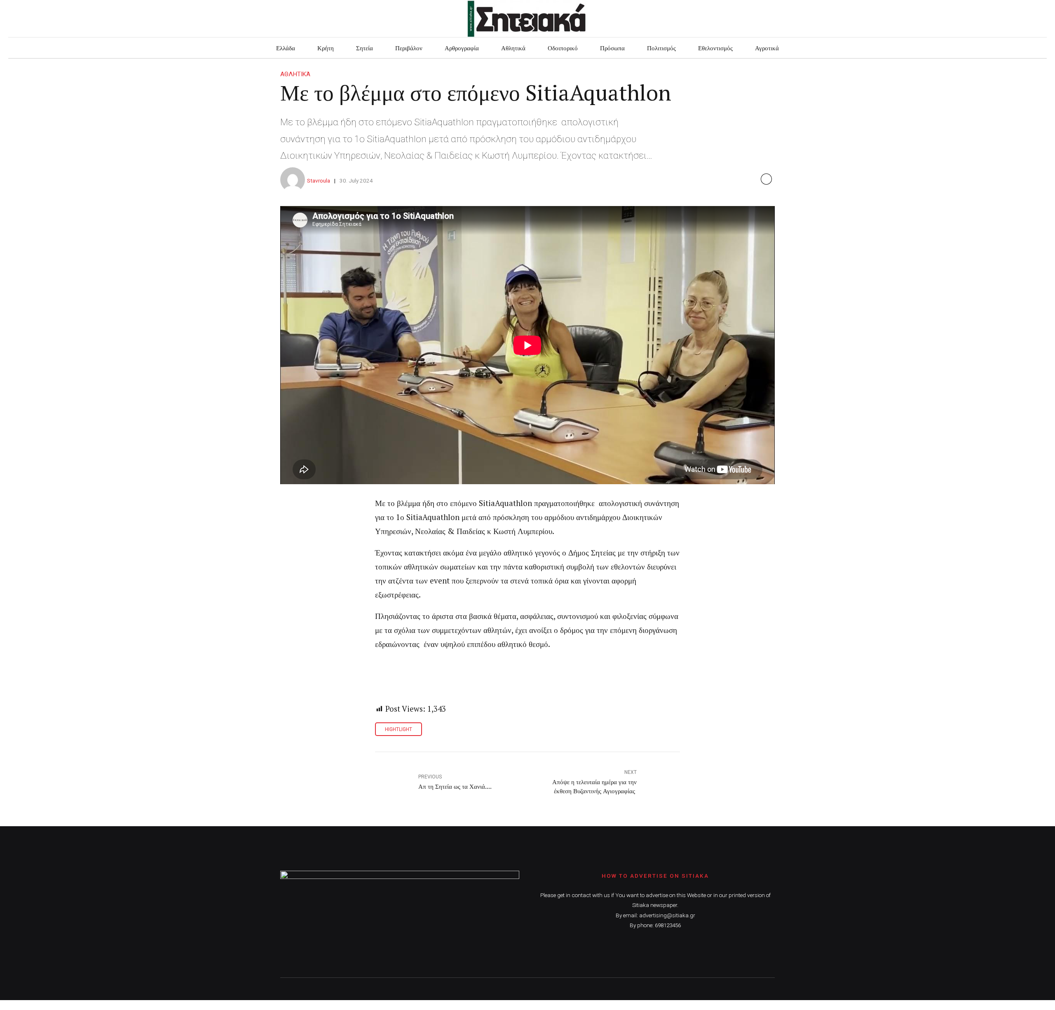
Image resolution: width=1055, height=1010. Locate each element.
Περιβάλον (408, 48)
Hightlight (398, 729)
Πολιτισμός (661, 48)
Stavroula (318, 180)
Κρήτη (325, 48)
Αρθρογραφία (462, 48)
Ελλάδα (285, 48)
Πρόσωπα (612, 48)
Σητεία (364, 48)
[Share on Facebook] (766, 179)
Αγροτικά (767, 48)
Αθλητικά (513, 48)
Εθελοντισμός (715, 48)
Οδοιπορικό (563, 48)
